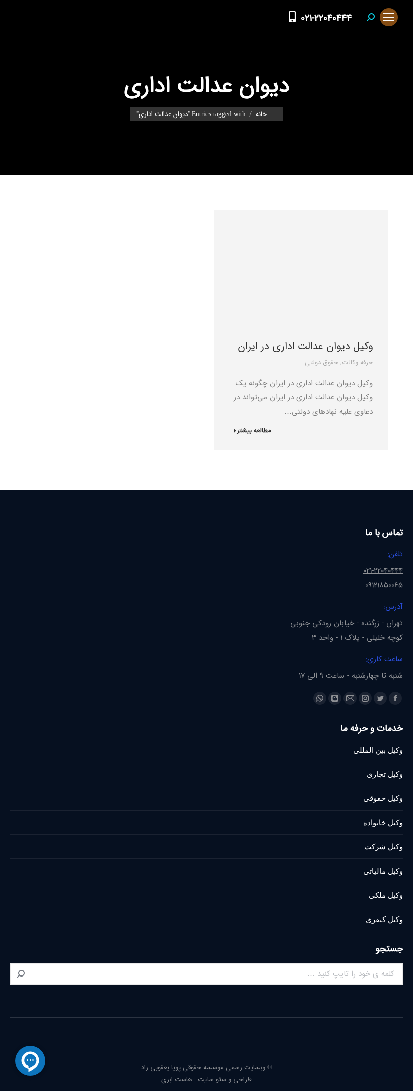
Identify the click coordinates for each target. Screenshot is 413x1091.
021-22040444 (326, 18)
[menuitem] (272, 17)
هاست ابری (176, 1079)
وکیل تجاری (385, 774)
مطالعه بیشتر (254, 431)
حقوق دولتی (321, 362)
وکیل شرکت (383, 846)
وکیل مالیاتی (383, 871)
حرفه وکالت (357, 362)
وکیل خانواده (383, 822)
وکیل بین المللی (378, 749)
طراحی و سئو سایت (225, 1079)
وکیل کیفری (384, 919)
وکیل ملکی (386, 895)
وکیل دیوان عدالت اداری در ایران (305, 346)
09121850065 (384, 585)
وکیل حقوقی (383, 798)
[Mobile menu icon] (389, 17)
